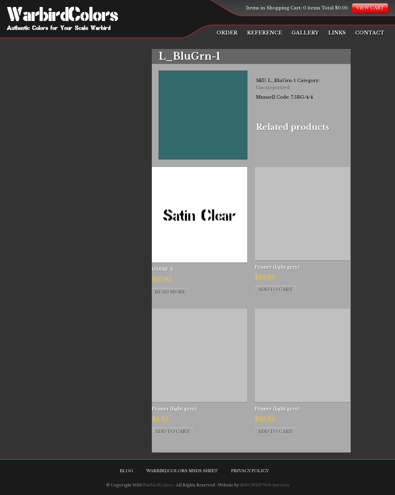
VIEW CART (370, 7)
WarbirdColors (62, 16)
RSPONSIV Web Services (264, 485)
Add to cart (275, 289)
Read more (170, 292)
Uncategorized (273, 87)
